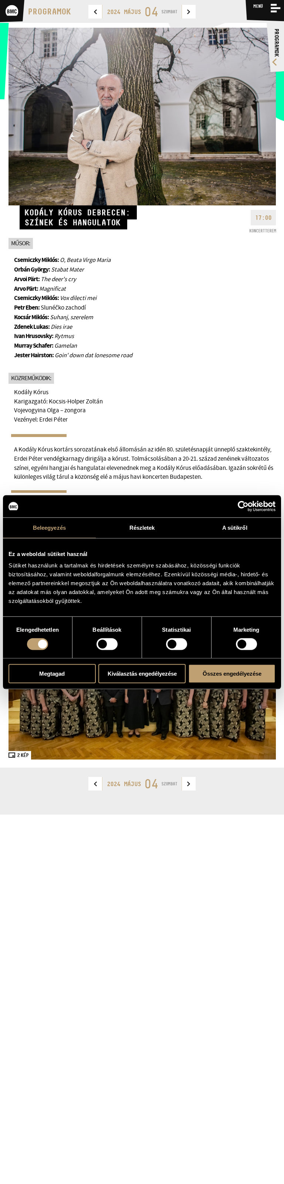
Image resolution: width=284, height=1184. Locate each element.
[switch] (107, 644)
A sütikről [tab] (234, 527)
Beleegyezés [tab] (49, 527)
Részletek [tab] (142, 527)
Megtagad (52, 674)
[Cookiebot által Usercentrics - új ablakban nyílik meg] (243, 506)
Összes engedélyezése (232, 674)
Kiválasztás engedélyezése (142, 674)
